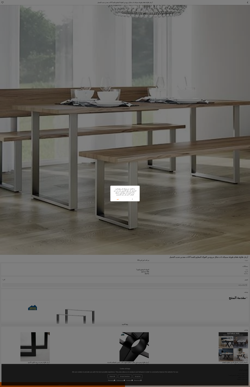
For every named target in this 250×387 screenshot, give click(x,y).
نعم (118, 199)
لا (132, 199)
